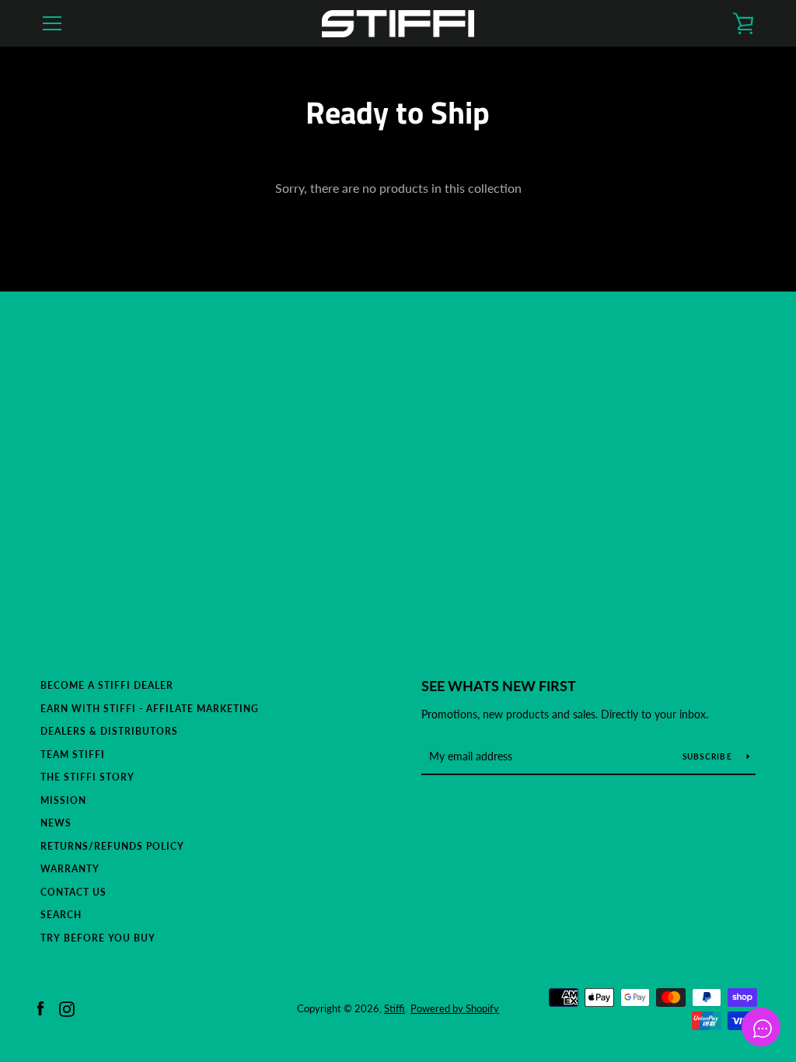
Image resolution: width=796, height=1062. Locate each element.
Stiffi (394, 1008)
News (56, 823)
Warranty (70, 869)
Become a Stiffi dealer (106, 685)
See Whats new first (498, 685)
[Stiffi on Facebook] (40, 1007)
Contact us (73, 892)
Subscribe (709, 756)
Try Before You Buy (97, 938)
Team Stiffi (72, 754)
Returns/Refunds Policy (112, 846)
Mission (63, 800)
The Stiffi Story (87, 777)
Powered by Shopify (454, 1008)
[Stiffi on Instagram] (67, 1007)
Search (61, 915)
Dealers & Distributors (109, 731)
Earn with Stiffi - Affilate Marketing (149, 708)
